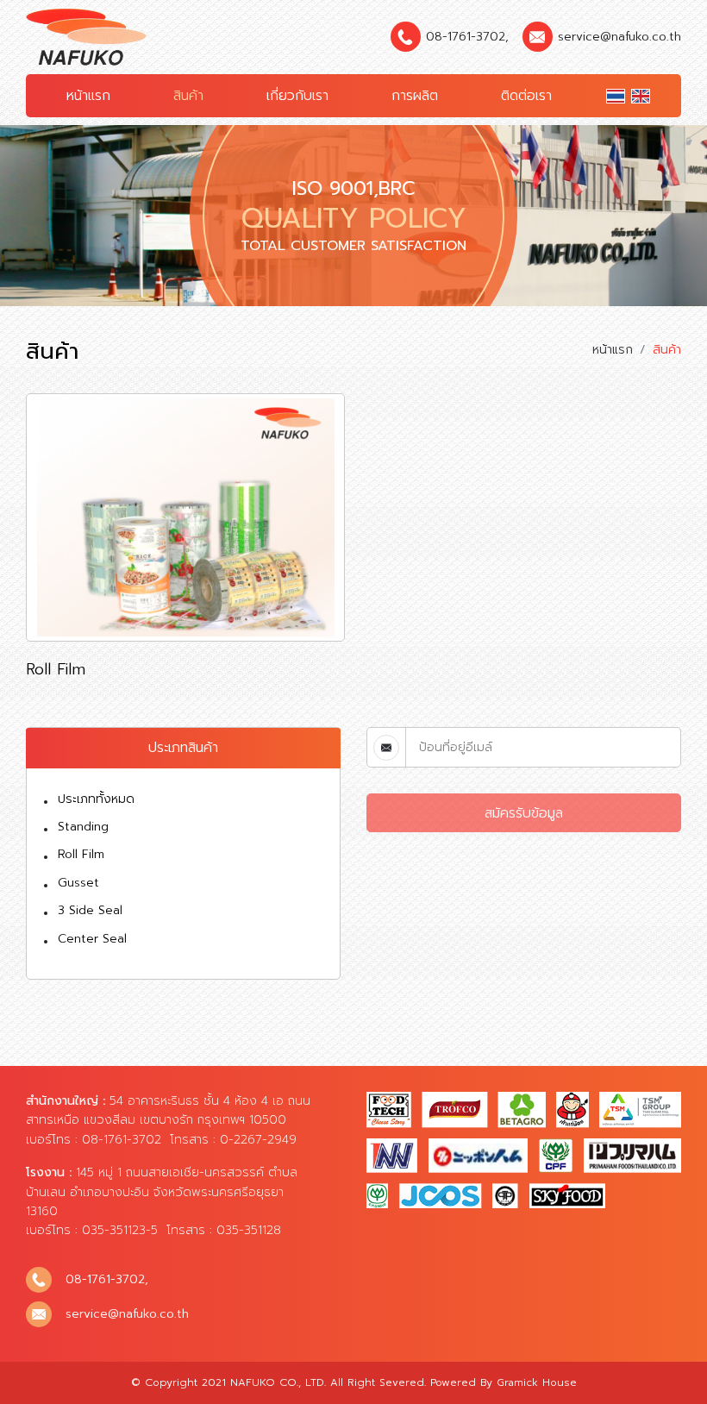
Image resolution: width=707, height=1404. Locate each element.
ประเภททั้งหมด (96, 799)
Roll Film (81, 854)
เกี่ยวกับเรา (297, 95)
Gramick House (537, 1382)
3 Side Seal (90, 910)
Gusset (78, 883)
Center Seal (92, 939)
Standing (83, 827)
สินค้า (188, 95)
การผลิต (414, 95)
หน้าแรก (88, 95)
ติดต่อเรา (526, 95)
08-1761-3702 (465, 37)
